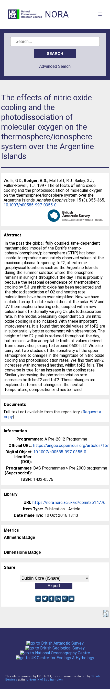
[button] (105, 613)
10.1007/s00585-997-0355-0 (30, 205)
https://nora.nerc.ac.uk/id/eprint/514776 (68, 502)
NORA (57, 14)
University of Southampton (44, 679)
